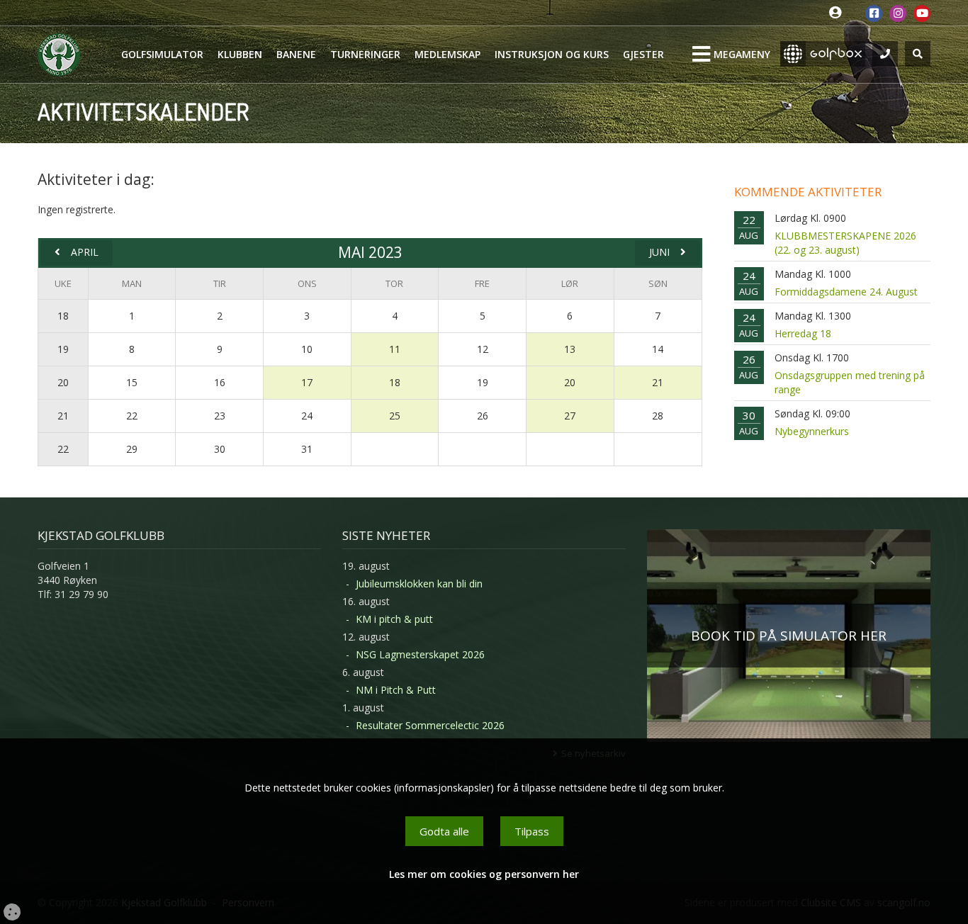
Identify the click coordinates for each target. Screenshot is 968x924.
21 (657, 382)
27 (569, 415)
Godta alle (444, 831)
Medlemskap (447, 54)
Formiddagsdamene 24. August (846, 291)
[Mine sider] (838, 13)
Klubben (240, 54)
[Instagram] (897, 13)
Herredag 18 (803, 333)
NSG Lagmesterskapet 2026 (420, 654)
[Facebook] (873, 13)
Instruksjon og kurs (552, 54)
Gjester (643, 54)
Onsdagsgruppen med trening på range (850, 382)
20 (63, 382)
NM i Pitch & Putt (396, 690)
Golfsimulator (162, 54)
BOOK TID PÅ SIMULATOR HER (789, 635)
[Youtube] (921, 13)
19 (63, 349)
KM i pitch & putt (394, 619)
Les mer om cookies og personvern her (484, 874)
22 (63, 449)
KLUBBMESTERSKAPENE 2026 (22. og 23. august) (845, 243)
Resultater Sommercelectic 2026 (430, 725)
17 (307, 382)
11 (394, 349)
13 (569, 349)
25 (394, 415)
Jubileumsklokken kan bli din (419, 583)
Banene (296, 54)
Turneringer (365, 54)
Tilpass (531, 831)
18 (63, 315)
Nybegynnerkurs (812, 431)
